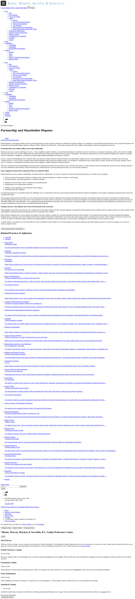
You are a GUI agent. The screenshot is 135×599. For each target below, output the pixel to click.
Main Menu (23, 8)
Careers (11, 18)
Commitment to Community (17, 36)
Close (3, 488)
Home (7, 510)
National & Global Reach (17, 31)
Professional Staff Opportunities (23, 27)
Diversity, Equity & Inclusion (18, 32)
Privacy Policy (9, 516)
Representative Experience (17, 48)
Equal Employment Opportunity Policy (25, 29)
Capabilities (8, 43)
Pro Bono (12, 38)
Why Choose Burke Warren (21, 22)
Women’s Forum (14, 34)
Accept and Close (29, 528)
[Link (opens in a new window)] (20, 507)
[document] (67, 564)
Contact (11, 40)
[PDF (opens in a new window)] (2, 138)
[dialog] (67, 526)
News (10, 54)
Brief (6, 138)
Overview (4, 140)
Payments (8, 116)
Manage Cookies (6, 528)
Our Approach (13, 15)
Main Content (15, 8)
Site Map (7, 517)
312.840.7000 (9, 504)
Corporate (8, 237)
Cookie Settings (6, 8)
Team (6, 41)
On (4, 588)
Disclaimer (8, 514)
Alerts (10, 55)
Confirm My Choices (7, 597)
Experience (10, 140)
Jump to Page (5, 484)
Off (9, 588)
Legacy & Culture (14, 17)
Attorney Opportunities (20, 24)
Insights (7, 50)
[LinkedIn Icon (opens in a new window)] (6, 122)
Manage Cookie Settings (12, 512)
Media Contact (13, 59)
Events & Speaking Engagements (19, 57)
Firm (6, 11)
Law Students (17, 25)
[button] (6, 120)
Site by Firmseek (10, 521)
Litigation (8, 239)
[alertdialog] (67, 564)
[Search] (29, 8)
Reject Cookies (17, 528)
